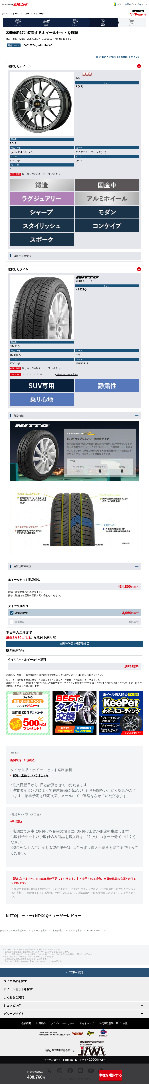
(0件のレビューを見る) (66, 374)
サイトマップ (87, 1023)
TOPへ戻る (76, 972)
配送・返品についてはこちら (31, 775)
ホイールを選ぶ (39, 930)
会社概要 (26, 1023)
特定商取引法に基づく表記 (113, 1023)
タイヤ (5, 13)
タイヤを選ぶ (75, 930)
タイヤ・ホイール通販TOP (13, 930)
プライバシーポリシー (62, 1023)
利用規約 (41, 1023)
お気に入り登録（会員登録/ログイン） (119, 57)
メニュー (25, 13)
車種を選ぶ (57, 930)
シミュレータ (37, 13)
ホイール (14, 13)
